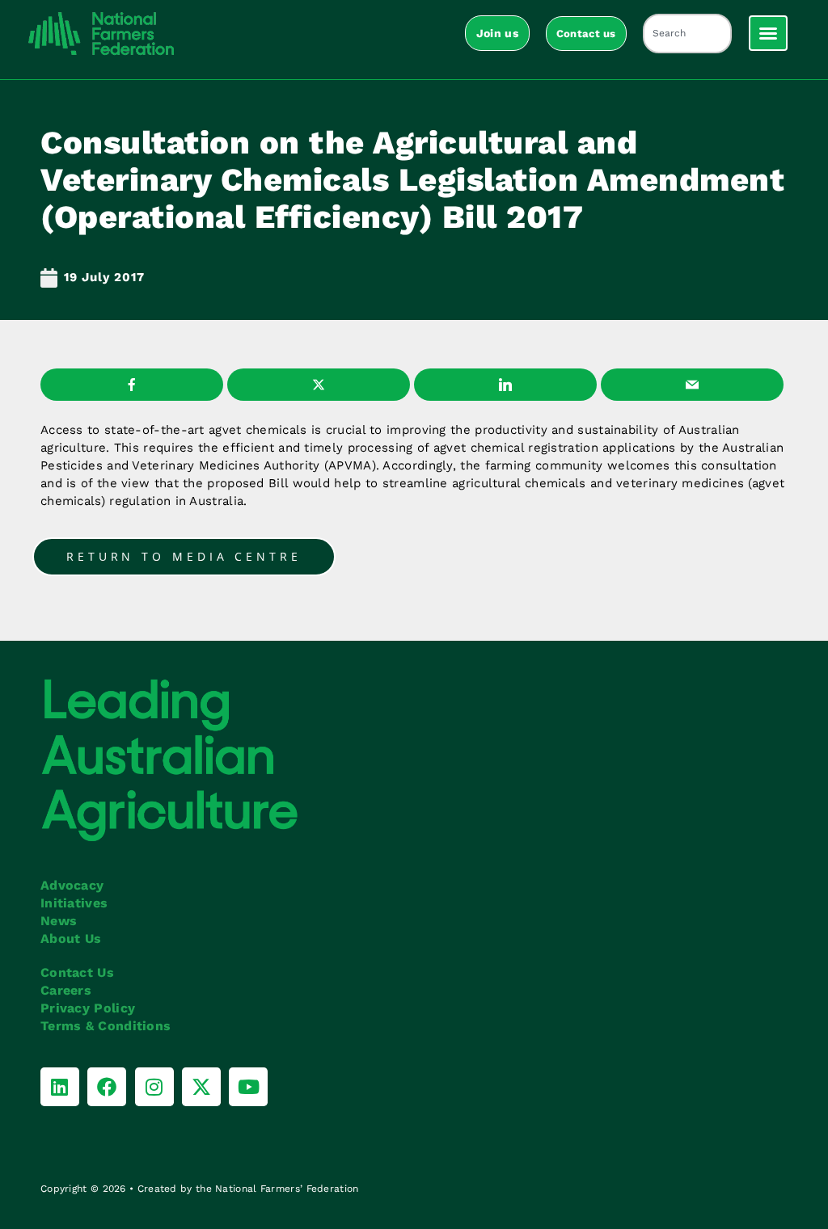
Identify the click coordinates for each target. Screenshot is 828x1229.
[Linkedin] (59, 1086)
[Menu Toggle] (768, 33)
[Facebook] (106, 1086)
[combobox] (687, 33)
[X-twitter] (201, 1086)
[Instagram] (154, 1086)
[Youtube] (248, 1086)
